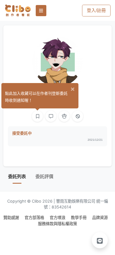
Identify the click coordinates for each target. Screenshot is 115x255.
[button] (100, 240)
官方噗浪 (58, 217)
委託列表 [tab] (17, 176)
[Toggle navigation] (41, 10)
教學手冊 (79, 217)
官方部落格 (35, 217)
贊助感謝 (11, 217)
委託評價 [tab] (44, 176)
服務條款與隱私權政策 (57, 223)
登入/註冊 (96, 10)
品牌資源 (100, 217)
